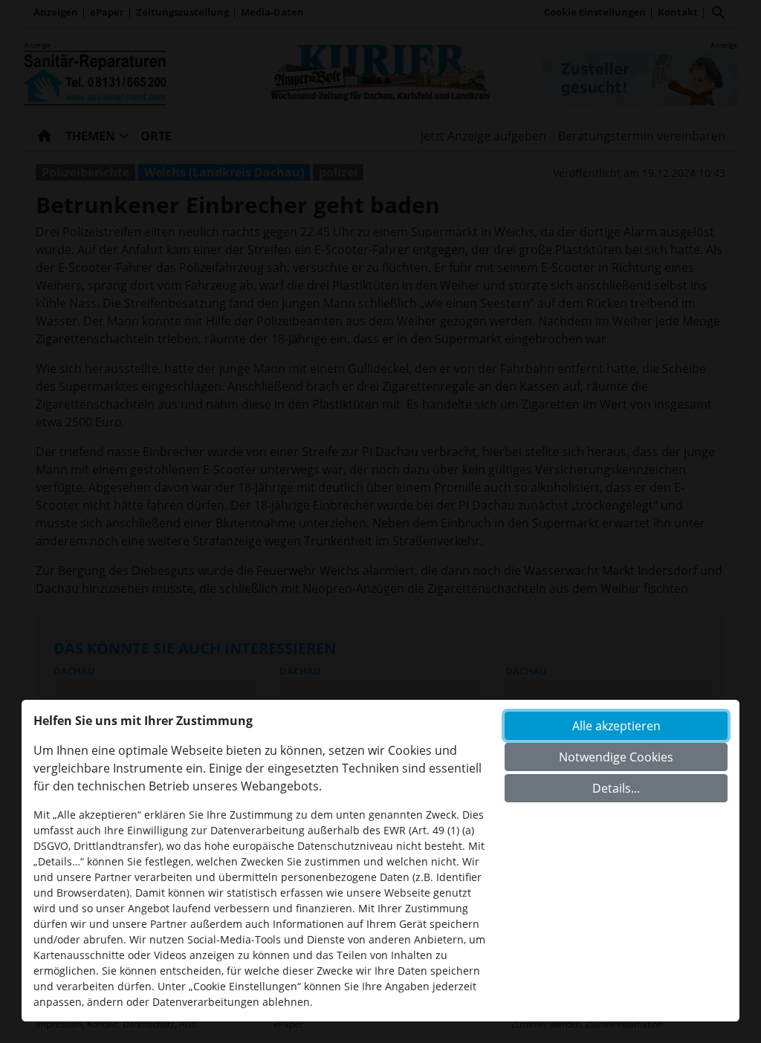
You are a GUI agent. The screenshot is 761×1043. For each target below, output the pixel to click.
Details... (616, 788)
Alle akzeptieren (616, 726)
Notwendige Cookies (616, 757)
